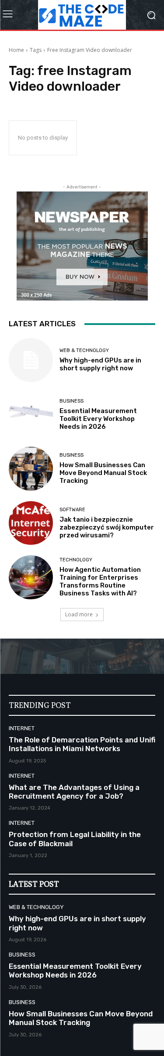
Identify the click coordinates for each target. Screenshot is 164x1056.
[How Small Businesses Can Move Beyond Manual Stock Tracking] (31, 469)
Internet (22, 728)
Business (71, 401)
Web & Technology (84, 350)
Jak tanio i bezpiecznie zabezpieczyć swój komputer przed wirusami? (106, 527)
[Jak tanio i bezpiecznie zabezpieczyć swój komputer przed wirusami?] (31, 523)
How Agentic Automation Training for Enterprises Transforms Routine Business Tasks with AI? (100, 581)
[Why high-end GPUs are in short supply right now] (31, 360)
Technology (75, 559)
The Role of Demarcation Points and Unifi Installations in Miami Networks (82, 744)
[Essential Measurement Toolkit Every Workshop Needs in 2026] (31, 415)
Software (72, 509)
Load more (79, 614)
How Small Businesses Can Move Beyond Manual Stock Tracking (103, 473)
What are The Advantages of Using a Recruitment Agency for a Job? (74, 791)
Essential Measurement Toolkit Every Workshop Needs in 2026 (98, 419)
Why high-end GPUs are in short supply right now (100, 364)
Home (16, 50)
